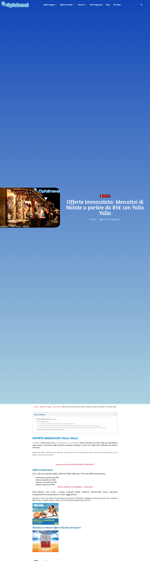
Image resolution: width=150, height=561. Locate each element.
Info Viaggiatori (96, 5)
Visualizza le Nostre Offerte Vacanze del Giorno (51, 429)
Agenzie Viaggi (45, 407)
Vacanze (81, 5)
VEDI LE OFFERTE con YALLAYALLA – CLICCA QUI (75, 487)
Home (36, 407)
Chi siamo (117, 5)
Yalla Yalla (106, 196)
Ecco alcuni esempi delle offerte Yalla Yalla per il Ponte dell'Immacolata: (57, 423)
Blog (108, 5)
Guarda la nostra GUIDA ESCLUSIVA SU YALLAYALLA (75, 464)
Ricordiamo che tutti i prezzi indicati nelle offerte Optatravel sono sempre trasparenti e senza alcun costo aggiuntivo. (69, 425)
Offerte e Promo (66, 5)
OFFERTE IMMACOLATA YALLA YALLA (46, 419)
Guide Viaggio (48, 5)
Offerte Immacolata (43, 421)
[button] (141, 4)
